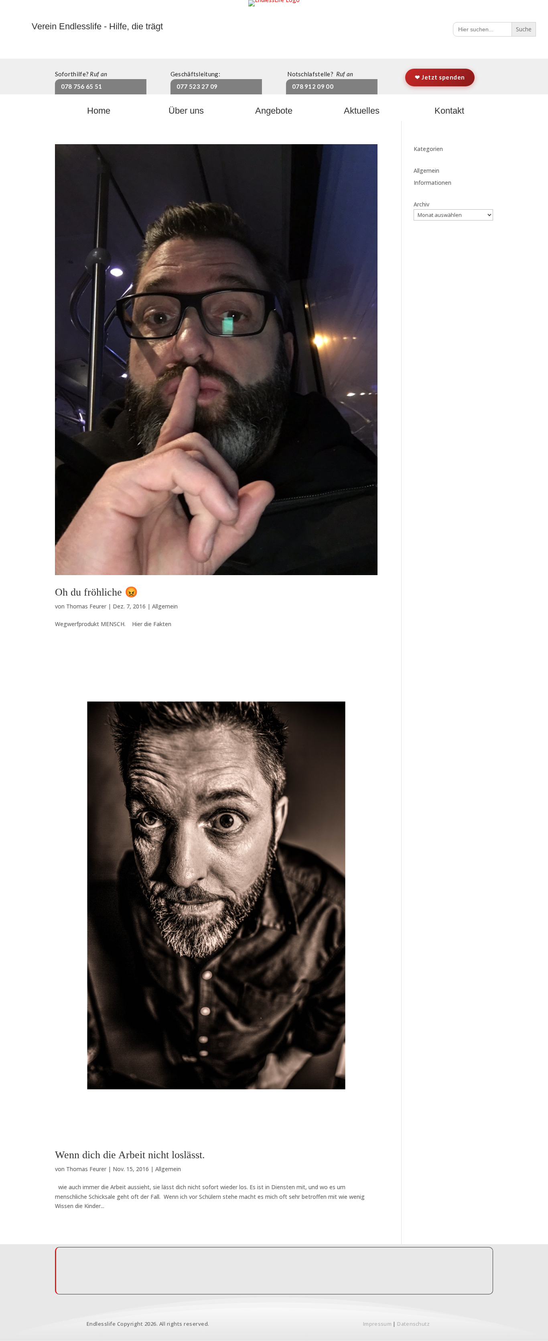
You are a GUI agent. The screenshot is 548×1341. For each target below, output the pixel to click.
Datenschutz (413, 1323)
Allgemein (165, 606)
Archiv (421, 204)
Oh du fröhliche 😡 (96, 592)
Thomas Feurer (86, 606)
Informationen (432, 182)
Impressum (377, 1323)
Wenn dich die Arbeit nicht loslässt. (130, 1155)
